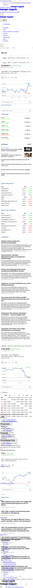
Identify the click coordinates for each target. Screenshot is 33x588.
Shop (4, 546)
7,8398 (30, 399)
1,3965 (26, 399)
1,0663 (4, 406)
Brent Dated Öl (28, 346)
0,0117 (8, 412)
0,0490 (30, 401)
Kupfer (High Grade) (19, 346)
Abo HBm (6, 544)
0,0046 (18, 401)
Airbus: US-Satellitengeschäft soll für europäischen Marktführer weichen (13, 270)
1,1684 (4, 403)
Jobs (4, 553)
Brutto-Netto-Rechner (9, 419)
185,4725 (13, 397)
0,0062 (8, 401)
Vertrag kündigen (8, 568)
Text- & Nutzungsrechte (10, 577)
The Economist (7, 445)
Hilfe (4, 576)
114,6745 (13, 408)
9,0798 (30, 397)
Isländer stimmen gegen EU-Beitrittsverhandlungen (10, 242)
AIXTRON (3, 228)
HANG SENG (4, 137)
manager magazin (5, 47)
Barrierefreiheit (7, 561)
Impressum (6, 557)
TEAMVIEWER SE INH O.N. (8, 219)
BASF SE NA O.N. (5, 203)
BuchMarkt (6, 549)
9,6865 (30, 406)
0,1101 (4, 410)
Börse (4, 427)
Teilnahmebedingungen (9, 564)
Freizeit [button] (5, 433)
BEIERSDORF (4, 190)
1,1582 (8, 397)
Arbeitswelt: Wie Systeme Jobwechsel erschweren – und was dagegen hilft (13, 314)
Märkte (4, 57)
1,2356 (8, 406)
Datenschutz (6, 559)
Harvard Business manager (18, 3)
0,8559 (18, 397)
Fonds (28, 57)
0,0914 (30, 412)
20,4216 (14, 410)
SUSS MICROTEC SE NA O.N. (8, 225)
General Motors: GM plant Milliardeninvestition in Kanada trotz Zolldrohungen (13, 256)
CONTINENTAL (5, 188)
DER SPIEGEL (7, 443)
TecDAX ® (15, 62)
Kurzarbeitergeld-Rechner (10, 421)
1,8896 (26, 403)
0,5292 (18, 408)
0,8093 (22, 399)
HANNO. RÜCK (5, 205)
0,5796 (22, 408)
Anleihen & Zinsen (21, 57)
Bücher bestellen (8, 436)
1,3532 (8, 403)
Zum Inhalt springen (5, 1)
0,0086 (18, 412)
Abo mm (5, 542)
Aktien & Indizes (11, 57)
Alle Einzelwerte (5, 105)
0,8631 (4, 399)
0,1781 (26, 410)
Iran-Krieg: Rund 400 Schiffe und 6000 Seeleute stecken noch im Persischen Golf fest (15, 299)
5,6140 (30, 408)
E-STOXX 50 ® (22, 62)
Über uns (5, 572)
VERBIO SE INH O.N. (6, 217)
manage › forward (8, 555)
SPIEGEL (5, 548)
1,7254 (26, 406)
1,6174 (26, 397)
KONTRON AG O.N (6, 230)
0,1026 (22, 410)
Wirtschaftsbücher (8, 429)
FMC (2, 199)
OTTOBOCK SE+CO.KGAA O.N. (9, 221)
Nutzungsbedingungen (9, 563)
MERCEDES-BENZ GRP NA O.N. (9, 201)
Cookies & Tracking (8, 566)
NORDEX (3, 232)
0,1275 (8, 410)
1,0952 (22, 403)
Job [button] (3, 416)
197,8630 (13, 406)
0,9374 (22, 397)
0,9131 (18, 406)
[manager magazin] (6, 17)
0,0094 (22, 412)
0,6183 (4, 408)
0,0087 (26, 401)
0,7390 (18, 399)
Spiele (5, 438)
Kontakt (5, 574)
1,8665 (14, 412)
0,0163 (26, 412)
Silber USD (10, 346)
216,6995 (13, 403)
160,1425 (13, 399)
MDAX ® (10, 62)
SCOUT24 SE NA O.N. (6, 193)
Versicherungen (7, 430)
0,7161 (8, 408)
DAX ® (4, 62)
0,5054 (22, 401)
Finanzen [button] (5, 424)
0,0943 (18, 410)
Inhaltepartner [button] (8, 440)
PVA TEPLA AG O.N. (6, 215)
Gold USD (3, 346)
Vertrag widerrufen (8, 570)
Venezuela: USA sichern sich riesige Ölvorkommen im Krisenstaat (13, 329)
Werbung (5, 551)
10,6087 (30, 403)
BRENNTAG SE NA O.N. (7, 195)
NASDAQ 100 (4, 133)
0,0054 (4, 401)
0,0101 (4, 412)
